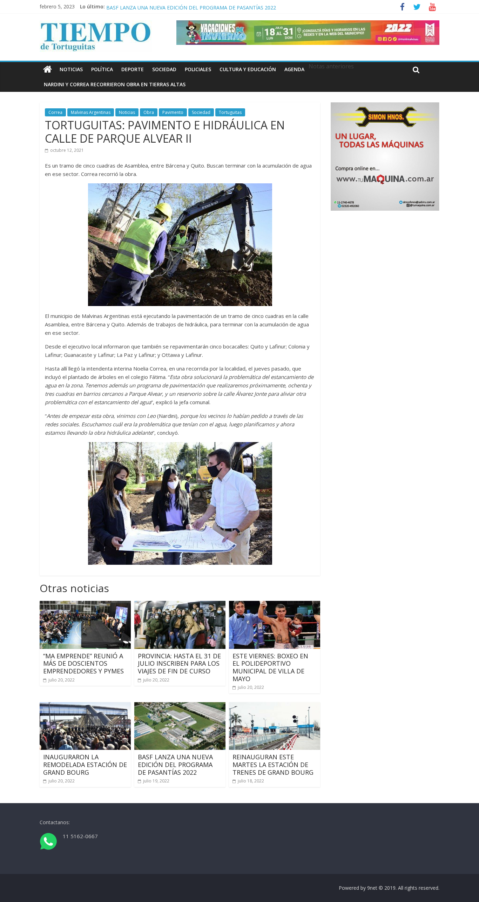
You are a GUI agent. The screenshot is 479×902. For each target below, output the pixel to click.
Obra (148, 112)
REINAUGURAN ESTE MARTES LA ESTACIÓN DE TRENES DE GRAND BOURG (272, 764)
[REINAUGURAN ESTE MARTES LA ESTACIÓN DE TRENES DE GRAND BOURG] (274, 706)
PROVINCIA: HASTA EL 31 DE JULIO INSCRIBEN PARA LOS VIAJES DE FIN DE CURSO (179, 663)
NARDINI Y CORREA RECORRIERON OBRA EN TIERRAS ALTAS (114, 84)
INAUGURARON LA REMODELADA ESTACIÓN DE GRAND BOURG (181, 6)
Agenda (294, 69)
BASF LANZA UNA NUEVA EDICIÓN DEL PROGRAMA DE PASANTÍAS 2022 (175, 764)
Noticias (71, 69)
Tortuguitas (230, 112)
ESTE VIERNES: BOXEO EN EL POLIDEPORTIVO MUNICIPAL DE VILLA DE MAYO (270, 667)
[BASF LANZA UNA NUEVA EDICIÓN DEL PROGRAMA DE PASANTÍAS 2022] (179, 706)
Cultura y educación (248, 69)
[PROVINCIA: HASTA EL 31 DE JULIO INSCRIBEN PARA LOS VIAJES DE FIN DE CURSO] (179, 605)
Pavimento (172, 112)
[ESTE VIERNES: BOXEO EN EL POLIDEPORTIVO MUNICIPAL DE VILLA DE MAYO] (274, 605)
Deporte (132, 69)
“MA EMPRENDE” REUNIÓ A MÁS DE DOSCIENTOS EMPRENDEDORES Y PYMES (83, 663)
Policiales (198, 69)
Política (102, 69)
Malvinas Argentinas (90, 112)
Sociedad (164, 69)
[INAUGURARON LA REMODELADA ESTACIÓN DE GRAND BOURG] (85, 706)
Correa (55, 112)
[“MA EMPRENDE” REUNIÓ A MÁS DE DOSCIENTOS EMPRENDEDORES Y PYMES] (85, 605)
